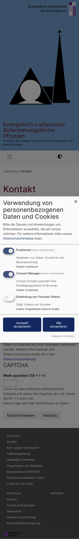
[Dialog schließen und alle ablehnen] (75, 199)
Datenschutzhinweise (18, 238)
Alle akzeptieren (58, 324)
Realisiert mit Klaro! (63, 335)
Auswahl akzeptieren (22, 324)
